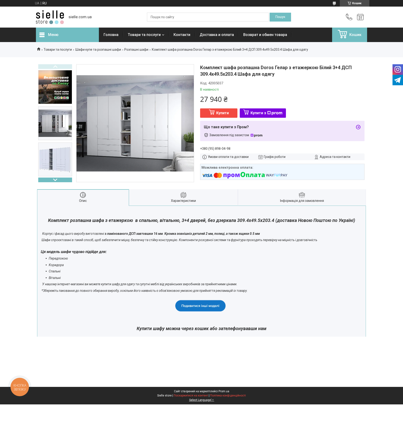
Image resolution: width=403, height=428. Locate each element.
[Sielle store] (50, 17)
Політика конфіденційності (228, 395)
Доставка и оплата (217, 34)
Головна (111, 34)
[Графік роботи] (360, 17)
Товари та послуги (144, 34)
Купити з (258, 113)
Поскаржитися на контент (191, 395)
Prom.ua (224, 391)
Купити (222, 113)
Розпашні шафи (136, 49)
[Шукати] (280, 17)
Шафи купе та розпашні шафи (98, 49)
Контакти (182, 34)
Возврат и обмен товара (265, 34)
